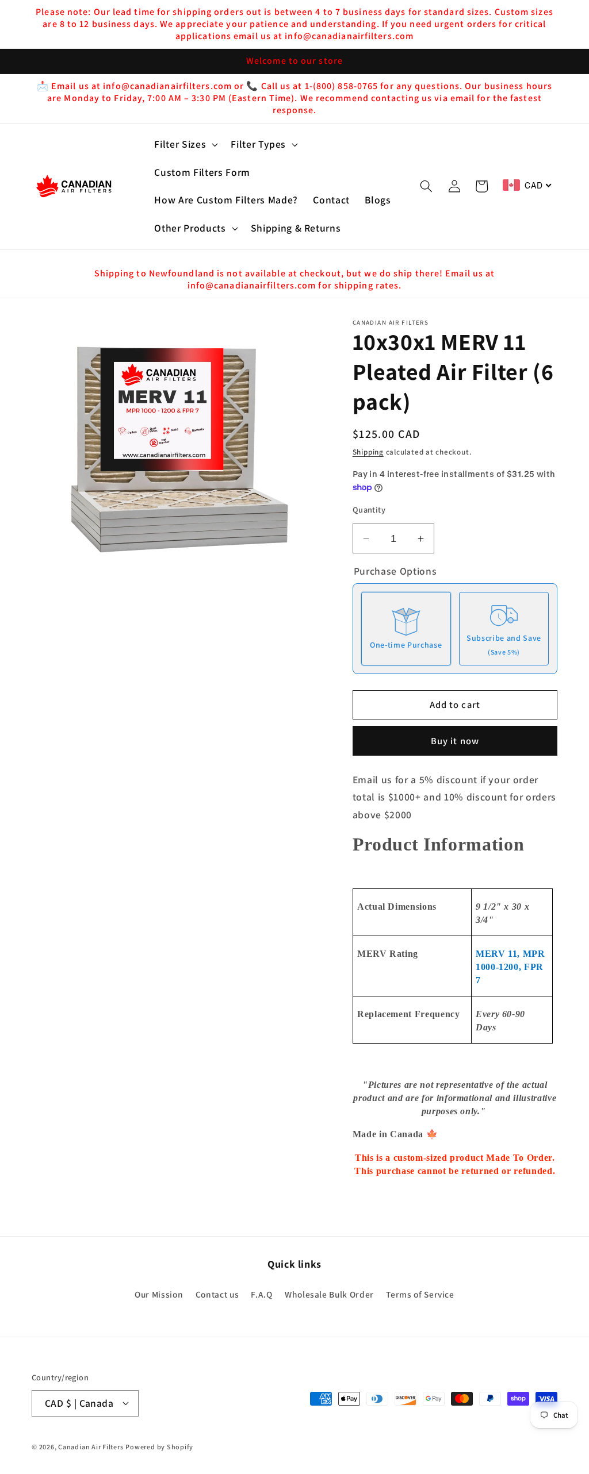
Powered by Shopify (159, 1446)
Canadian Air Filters (90, 1446)
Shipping (368, 452)
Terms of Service (420, 1294)
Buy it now (455, 740)
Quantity (369, 509)
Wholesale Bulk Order (329, 1294)
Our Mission (159, 1294)
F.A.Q (261, 1294)
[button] (185, 144)
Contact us (217, 1294)
